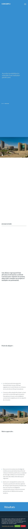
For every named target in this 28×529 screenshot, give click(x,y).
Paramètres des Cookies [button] (8, 526)
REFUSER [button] (23, 526)
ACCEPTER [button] (17, 526)
